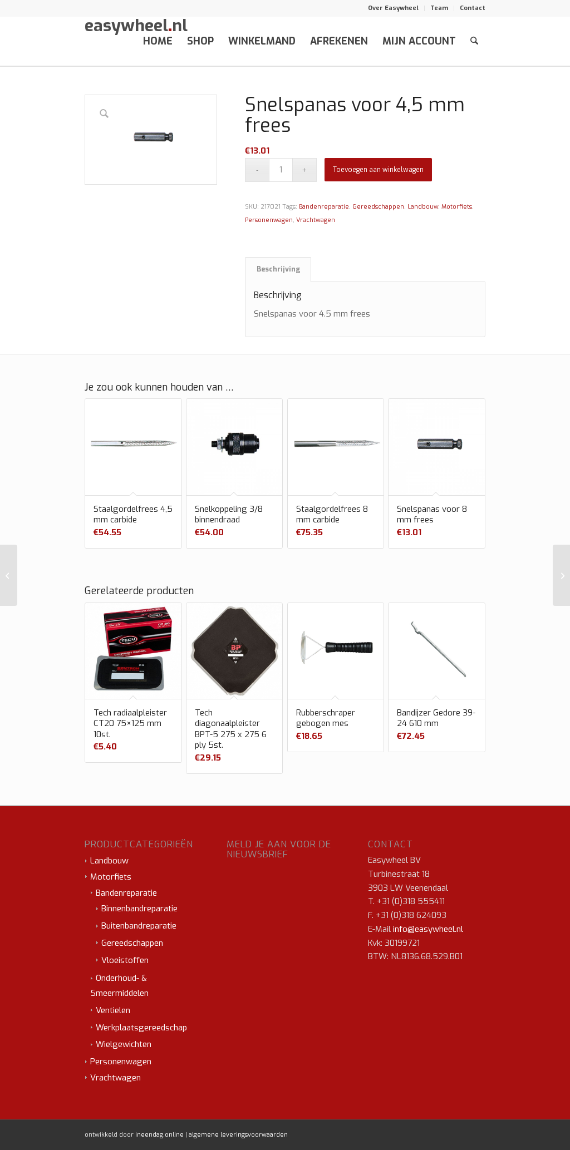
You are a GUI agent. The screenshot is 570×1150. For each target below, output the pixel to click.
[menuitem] (393, 8)
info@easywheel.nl (428, 929)
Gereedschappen (378, 207)
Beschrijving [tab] (278, 269)
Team (439, 8)
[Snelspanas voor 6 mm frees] (561, 575)
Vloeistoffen (125, 960)
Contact (472, 8)
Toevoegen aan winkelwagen (378, 169)
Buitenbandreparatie (138, 925)
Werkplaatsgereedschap (141, 1027)
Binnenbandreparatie (139, 908)
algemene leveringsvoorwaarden (238, 1135)
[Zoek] (474, 41)
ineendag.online (159, 1135)
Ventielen (113, 1010)
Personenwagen (269, 220)
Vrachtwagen (315, 220)
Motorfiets (456, 207)
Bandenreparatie (324, 207)
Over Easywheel (393, 8)
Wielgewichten (123, 1044)
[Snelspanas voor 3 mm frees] (8, 575)
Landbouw (422, 207)
